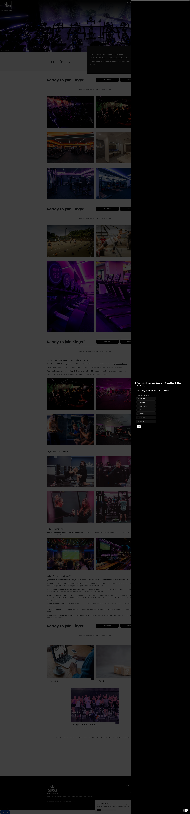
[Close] (130, 1)
